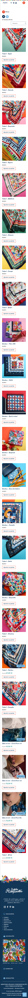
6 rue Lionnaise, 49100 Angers (14, 991)
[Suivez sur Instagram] (5, 907)
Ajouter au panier (8, 60)
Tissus (5, 928)
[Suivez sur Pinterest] (10, 907)
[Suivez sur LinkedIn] (13, 907)
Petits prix (6, 926)
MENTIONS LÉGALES (7, 984)
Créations (6, 917)
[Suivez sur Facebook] (8, 907)
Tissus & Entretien (8, 929)
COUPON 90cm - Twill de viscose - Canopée (12, 963)
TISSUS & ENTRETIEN (15, 986)
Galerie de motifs (8, 922)
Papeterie (6, 924)
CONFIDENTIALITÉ (21, 984)
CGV (7, 986)
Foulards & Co (7, 920)
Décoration (6, 919)
